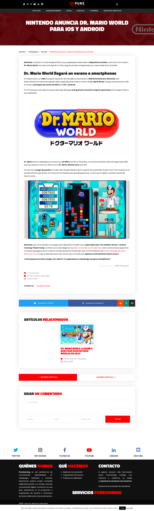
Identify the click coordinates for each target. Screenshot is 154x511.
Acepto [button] (122, 508)
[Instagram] (28, 4)
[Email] (132, 303)
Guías (68, 11)
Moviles (30, 276)
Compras (94, 11)
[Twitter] (25, 4)
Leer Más (129, 508)
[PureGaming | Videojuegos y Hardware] (77, 4)
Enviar (118, 419)
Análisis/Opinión (53, 11)
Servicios (97, 492)
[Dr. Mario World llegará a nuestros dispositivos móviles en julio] (78, 334)
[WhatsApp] (126, 303)
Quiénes (35, 465)
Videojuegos (45, 276)
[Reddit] (121, 303)
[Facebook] (31, 4)
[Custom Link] (42, 4)
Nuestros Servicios (112, 11)
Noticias (37, 11)
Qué (73, 465)
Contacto (109, 465)
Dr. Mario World (43, 286)
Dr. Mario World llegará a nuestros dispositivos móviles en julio (77, 351)
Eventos (80, 11)
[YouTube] (36, 4)
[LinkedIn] (39, 4)
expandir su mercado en (86, 248)
